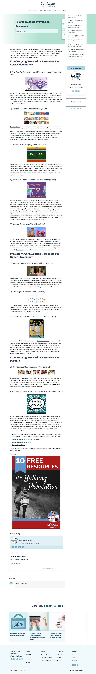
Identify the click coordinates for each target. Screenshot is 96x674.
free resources (24, 559)
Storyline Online (15, 127)
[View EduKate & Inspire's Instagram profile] (13, 547)
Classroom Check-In (43, 341)
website (59, 99)
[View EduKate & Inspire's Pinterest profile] (19, 547)
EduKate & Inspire (21, 31)
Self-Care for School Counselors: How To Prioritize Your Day (58, 627)
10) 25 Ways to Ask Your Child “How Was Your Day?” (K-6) (76, 55)
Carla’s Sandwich (25, 135)
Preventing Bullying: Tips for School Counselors (26, 439)
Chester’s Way (14, 135)
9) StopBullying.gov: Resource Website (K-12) (76, 50)
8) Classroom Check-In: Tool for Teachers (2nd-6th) (75, 45)
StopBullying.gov (15, 378)
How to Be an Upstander (31, 97)
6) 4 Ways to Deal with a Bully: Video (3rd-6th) (76, 36)
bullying (17, 559)
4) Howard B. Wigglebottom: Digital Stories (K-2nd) (75, 26)
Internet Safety (31, 172)
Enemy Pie (36, 135)
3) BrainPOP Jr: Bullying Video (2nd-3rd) (75, 21)
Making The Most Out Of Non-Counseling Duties (18, 627)
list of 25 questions (31, 424)
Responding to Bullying (19, 445)
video (30, 307)
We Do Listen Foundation (20, 200)
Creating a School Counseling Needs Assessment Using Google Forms (38, 627)
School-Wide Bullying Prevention (21, 442)
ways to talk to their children (19, 384)
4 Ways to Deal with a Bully (18, 278)
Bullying (38, 166)
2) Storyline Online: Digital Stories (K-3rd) (75, 16)
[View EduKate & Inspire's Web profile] (23, 547)
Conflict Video (51, 241)
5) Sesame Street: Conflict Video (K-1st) (75, 31)
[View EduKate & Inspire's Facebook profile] (16, 547)
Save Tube (19, 250)
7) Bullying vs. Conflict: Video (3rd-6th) (75, 41)
